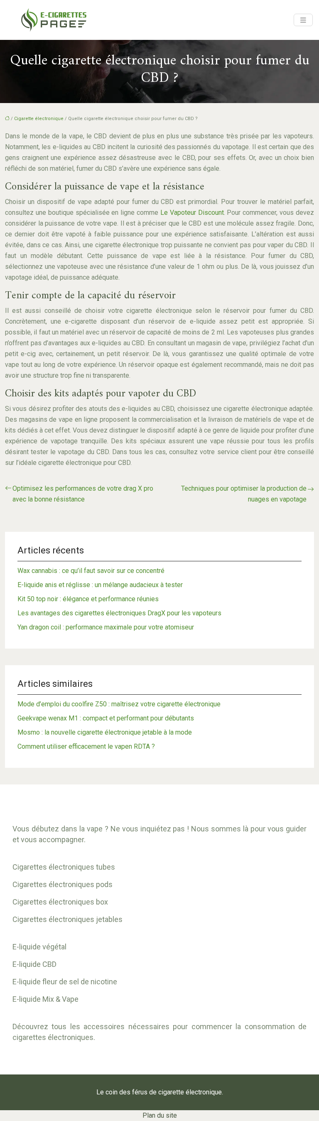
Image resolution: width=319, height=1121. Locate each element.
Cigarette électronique (39, 118)
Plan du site (159, 1115)
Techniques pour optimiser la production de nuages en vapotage (244, 493)
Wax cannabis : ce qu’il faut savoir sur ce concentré (90, 571)
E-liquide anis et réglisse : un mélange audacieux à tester (100, 585)
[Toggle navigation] (303, 20)
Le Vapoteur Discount (192, 212)
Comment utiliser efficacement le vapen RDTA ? (86, 746)
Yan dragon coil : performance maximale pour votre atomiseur (105, 627)
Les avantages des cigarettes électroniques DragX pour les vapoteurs (119, 613)
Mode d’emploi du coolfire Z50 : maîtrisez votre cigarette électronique (119, 704)
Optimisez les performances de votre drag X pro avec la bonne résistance (82, 493)
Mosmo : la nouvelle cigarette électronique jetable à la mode (104, 732)
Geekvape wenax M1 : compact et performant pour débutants (105, 718)
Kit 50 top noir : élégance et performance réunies (88, 599)
